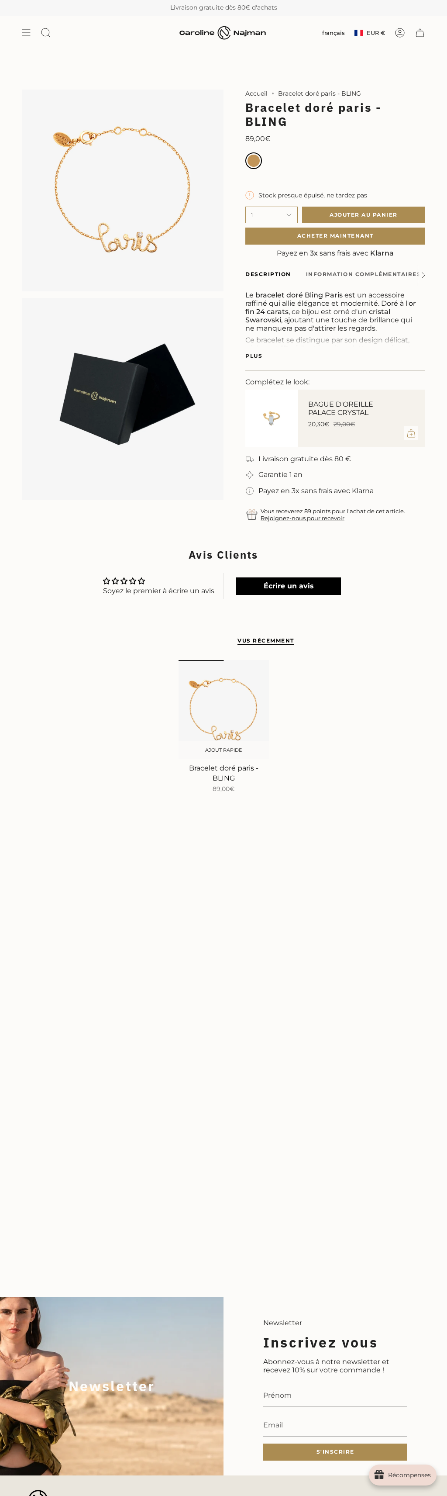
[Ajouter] (411, 433)
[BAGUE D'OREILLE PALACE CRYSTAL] (271, 418)
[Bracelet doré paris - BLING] (224, 710)
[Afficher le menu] (26, 33)
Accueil (256, 93)
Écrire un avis (289, 586)
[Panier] (420, 33)
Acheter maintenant (335, 235)
